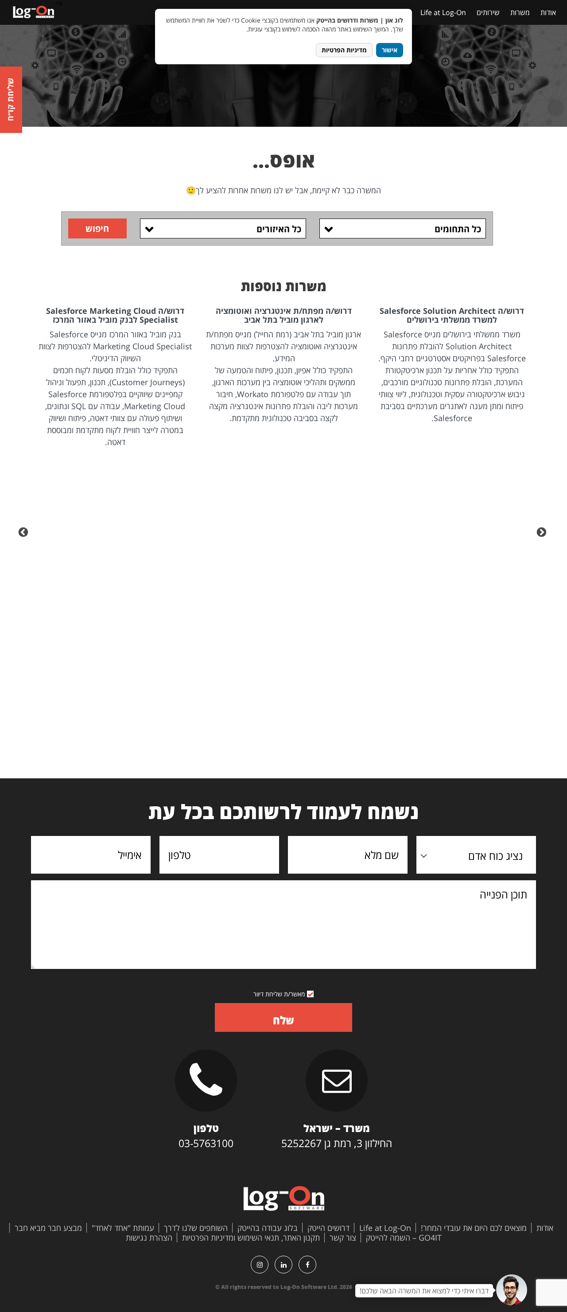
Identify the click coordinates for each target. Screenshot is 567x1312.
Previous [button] (542, 531)
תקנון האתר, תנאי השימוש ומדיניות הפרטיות (251, 1237)
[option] (452, 366)
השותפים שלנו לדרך (196, 1228)
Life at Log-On (443, 12)
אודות (548, 12)
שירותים (488, 12)
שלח (283, 1020)
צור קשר (343, 1237)
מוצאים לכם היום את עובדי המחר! (474, 1228)
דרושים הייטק (328, 1228)
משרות (520, 12)
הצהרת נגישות (149, 1237)
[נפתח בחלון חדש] (307, 1264)
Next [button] (24, 531)
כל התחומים (458, 229)
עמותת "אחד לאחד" (123, 1228)
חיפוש (97, 228)
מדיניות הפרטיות (344, 50)
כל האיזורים (278, 229)
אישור (389, 50)
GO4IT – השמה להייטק (404, 1237)
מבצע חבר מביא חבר (48, 1228)
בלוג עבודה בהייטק (267, 1228)
